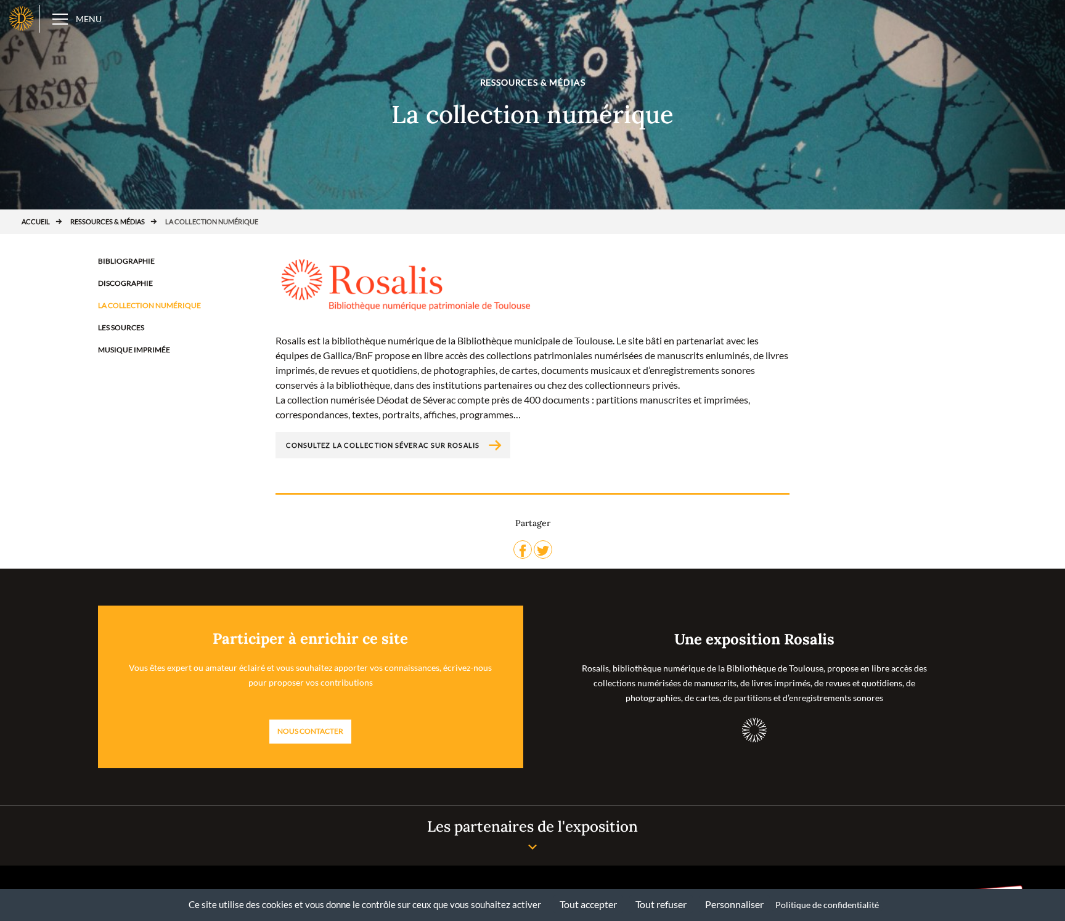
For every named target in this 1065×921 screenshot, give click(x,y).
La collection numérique (149, 305)
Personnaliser (734, 904)
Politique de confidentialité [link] (827, 904)
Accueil (36, 221)
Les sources (121, 327)
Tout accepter (588, 904)
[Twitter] (543, 549)
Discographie (125, 283)
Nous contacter (310, 731)
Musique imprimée (134, 349)
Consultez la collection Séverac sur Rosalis (382, 445)
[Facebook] (522, 549)
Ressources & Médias (107, 221)
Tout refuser (661, 904)
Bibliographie (126, 261)
